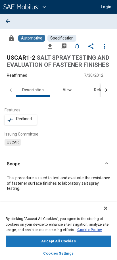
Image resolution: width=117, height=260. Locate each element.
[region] (58, 231)
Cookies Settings (58, 253)
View (67, 90)
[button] (58, 164)
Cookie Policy (89, 230)
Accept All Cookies (58, 241)
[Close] (105, 208)
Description (33, 90)
